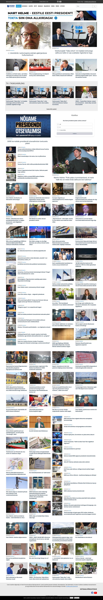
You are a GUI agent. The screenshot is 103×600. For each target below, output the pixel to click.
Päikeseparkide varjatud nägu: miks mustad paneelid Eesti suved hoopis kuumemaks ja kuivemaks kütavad (62, 539)
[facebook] (58, 2)
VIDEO (57, 6)
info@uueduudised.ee (90, 1)
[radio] (75, 124)
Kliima (57, 196)
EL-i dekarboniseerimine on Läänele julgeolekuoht (32, 250)
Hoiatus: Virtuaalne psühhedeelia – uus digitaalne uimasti (34, 327)
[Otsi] (94, 6)
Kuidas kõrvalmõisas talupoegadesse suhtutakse (77, 426)
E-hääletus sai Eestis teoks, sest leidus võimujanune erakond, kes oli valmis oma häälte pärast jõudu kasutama (16, 75)
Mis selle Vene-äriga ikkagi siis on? (38, 558)
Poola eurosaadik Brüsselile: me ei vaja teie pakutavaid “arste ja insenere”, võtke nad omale (61, 388)
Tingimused (76, 597)
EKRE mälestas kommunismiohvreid (74, 491)
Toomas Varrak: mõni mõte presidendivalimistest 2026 (33, 164)
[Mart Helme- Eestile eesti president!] (51, 15)
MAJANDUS (47, 6)
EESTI (35, 6)
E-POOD (62, 6)
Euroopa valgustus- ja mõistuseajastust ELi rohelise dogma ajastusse (62, 199)
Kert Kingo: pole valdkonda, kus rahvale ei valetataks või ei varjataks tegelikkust (85, 304)
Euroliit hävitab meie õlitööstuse (38, 431)
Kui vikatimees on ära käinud (83, 537)
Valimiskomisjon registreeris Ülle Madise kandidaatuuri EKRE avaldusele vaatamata (38, 367)
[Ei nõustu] (101, 598)
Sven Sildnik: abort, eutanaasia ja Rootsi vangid (31, 287)
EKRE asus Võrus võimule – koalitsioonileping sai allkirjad (80, 475)
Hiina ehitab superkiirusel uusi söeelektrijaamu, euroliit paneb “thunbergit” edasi (15, 432)
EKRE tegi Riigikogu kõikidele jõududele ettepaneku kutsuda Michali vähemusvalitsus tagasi (61, 344)
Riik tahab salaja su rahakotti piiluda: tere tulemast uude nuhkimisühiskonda (16, 493)
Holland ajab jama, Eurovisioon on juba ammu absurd (79, 434)
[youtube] (60, 1)
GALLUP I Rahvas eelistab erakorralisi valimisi (77, 462)
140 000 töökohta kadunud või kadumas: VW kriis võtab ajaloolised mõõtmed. (85, 264)
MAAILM (40, 6)
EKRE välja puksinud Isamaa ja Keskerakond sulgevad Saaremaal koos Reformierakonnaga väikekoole (16, 388)
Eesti (57, 48)
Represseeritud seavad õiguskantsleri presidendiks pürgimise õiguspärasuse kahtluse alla (16, 367)
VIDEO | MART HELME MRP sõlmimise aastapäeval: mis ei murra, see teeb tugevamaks (39, 539)
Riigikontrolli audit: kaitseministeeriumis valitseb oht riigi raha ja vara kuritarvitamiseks (86, 199)
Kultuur (70, 467)
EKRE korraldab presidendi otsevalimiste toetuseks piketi (34, 314)
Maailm (23, 147)
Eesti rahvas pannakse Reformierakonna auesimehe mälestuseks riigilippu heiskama (61, 242)
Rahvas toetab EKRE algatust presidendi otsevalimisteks (79, 456)
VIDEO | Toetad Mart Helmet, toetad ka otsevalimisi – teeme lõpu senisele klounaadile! (85, 102)
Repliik (35, 216)
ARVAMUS (24, 6)
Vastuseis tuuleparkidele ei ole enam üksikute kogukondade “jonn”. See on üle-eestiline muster (86, 75)
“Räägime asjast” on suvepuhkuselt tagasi (29, 307)
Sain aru (71, 597)
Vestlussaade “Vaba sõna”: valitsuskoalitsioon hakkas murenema (60, 102)
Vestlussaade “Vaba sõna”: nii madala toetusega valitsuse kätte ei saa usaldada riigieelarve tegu (16, 102)
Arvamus (12, 50)
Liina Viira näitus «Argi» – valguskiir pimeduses (31, 294)
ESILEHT (18, 6)
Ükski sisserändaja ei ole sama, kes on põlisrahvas (32, 156)
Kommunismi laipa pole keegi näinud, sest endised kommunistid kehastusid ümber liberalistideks (86, 242)
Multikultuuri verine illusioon (83, 577)
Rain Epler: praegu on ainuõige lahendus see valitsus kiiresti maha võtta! (39, 242)
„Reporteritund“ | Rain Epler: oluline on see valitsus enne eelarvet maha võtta (62, 220)
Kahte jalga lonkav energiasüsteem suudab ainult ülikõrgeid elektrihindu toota (39, 453)
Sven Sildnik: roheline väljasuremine (16, 537)
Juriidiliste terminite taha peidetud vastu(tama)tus (32, 264)
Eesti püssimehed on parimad (72, 449)
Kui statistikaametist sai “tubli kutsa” (39, 472)
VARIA (53, 6)
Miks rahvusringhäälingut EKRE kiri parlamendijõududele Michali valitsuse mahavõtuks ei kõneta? (16, 242)
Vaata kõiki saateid (51, 109)
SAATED (31, 6)
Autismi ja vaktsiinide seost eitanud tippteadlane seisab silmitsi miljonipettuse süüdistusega (39, 199)
